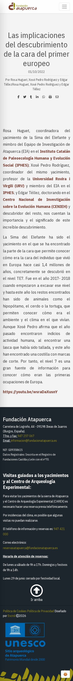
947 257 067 (26, 436)
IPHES (8, 192)
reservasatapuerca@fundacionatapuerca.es (30, 548)
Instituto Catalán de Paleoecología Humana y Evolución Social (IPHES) (36, 158)
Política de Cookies (14, 611)
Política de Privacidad (40, 611)
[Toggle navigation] (64, 7)
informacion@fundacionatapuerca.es (34, 441)
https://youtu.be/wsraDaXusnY (30, 391)
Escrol (11, 616)
